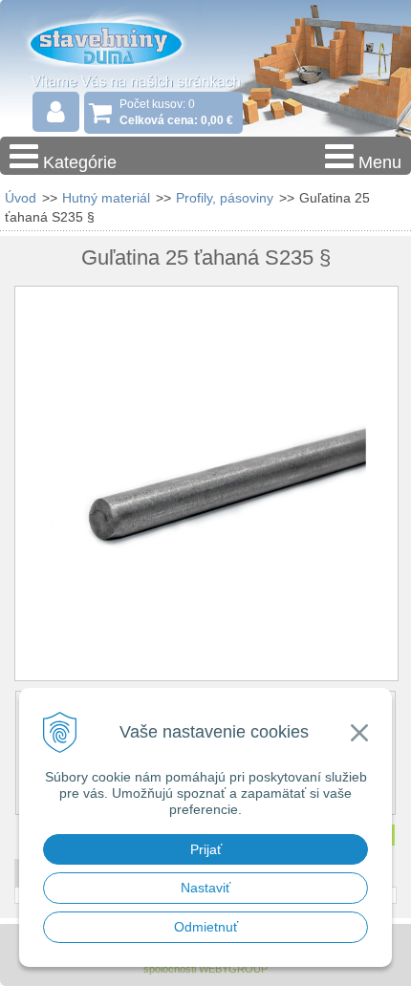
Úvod (20, 197)
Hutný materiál (106, 197)
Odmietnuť (206, 926)
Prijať (206, 849)
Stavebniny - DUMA (123, 42)
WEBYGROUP (233, 969)
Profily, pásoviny (224, 197)
